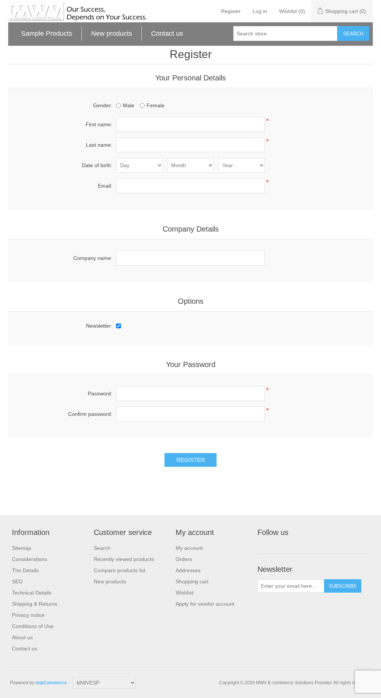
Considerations (29, 559)
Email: (105, 186)
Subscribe (343, 586)
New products (111, 33)
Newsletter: (99, 326)
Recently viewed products (124, 559)
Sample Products (46, 33)
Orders (184, 559)
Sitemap (21, 548)
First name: (99, 124)
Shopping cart (192, 581)
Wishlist (184, 593)
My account (189, 548)
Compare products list (119, 570)
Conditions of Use (33, 626)
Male (128, 105)
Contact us (167, 33)
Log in (260, 11)
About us (22, 637)
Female (155, 105)
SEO (17, 581)
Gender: (102, 105)
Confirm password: (90, 414)
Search (353, 33)
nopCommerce (51, 682)
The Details (25, 570)
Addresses (188, 570)
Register (231, 11)
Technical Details (31, 593)
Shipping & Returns (34, 604)
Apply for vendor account (205, 604)
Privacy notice (28, 615)
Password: (100, 393)
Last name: (99, 145)
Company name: (92, 258)
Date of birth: (97, 165)
